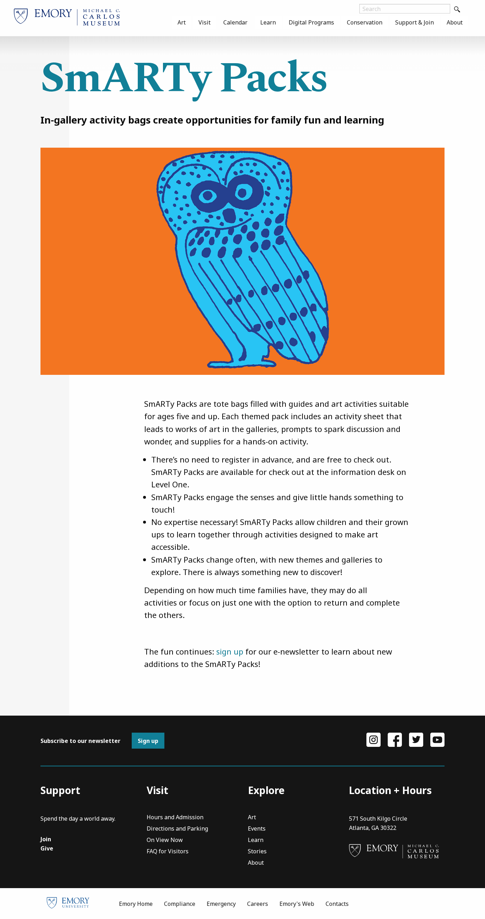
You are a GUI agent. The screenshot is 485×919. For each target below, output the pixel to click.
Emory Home (136, 904)
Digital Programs (311, 22)
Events (257, 829)
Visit (204, 22)
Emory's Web (296, 904)
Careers (257, 904)
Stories (257, 851)
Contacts (337, 904)
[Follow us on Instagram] (373, 739)
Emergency (221, 904)
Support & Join (414, 22)
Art (182, 22)
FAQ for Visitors (168, 851)
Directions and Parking (177, 829)
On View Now (165, 840)
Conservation (364, 22)
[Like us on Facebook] (395, 739)
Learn (268, 22)
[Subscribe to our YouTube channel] (437, 739)
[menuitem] (181, 22)
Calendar (235, 22)
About (455, 22)
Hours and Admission (175, 817)
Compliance (179, 904)
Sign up (148, 741)
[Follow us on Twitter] (416, 739)
